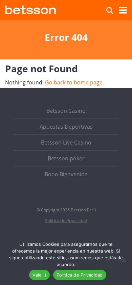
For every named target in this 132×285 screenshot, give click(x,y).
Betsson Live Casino (66, 142)
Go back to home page (74, 82)
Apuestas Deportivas (66, 126)
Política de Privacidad (66, 221)
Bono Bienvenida (66, 174)
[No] (123, 260)
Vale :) (39, 275)
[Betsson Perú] (30, 9)
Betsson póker (66, 158)
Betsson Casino (66, 110)
